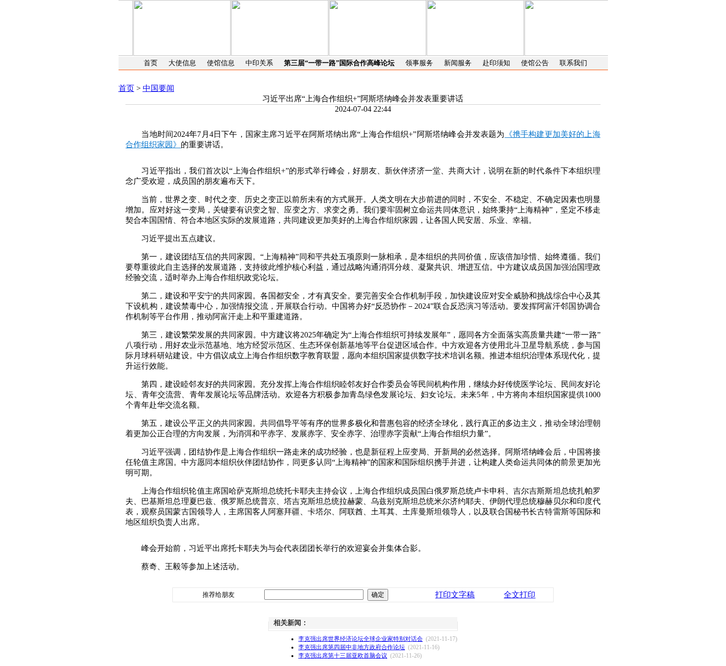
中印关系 (259, 63)
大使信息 (182, 63)
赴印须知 (496, 63)
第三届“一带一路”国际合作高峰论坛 (339, 63)
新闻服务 (458, 63)
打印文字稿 (455, 594)
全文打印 (519, 594)
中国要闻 (158, 88)
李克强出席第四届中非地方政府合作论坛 (351, 647)
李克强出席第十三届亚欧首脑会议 (342, 655)
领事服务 (419, 63)
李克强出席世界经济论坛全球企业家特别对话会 (360, 638)
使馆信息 (221, 63)
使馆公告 (535, 63)
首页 (151, 63)
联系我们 (573, 63)
